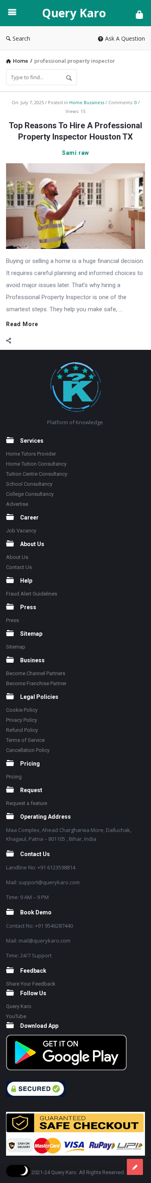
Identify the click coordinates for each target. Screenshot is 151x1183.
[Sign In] (139, 14)
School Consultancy (29, 484)
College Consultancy (30, 494)
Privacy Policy (21, 720)
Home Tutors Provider (31, 454)
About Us (17, 557)
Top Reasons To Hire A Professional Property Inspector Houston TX (75, 131)
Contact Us (19, 567)
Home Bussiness (86, 102)
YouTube (16, 1016)
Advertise (17, 504)
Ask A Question (125, 38)
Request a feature (26, 803)
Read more (22, 324)
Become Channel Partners (35, 673)
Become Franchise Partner (36, 683)
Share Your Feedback (31, 984)
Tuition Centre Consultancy (36, 474)
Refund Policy (22, 730)
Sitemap (15, 647)
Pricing (14, 777)
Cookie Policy (21, 710)
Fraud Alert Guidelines (31, 594)
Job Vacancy (21, 531)
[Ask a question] (135, 1167)
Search (21, 38)
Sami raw (75, 153)
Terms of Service (25, 740)
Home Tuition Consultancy (36, 464)
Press (12, 620)
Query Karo (74, 13)
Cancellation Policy (28, 750)
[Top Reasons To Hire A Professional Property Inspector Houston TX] (75, 205)
